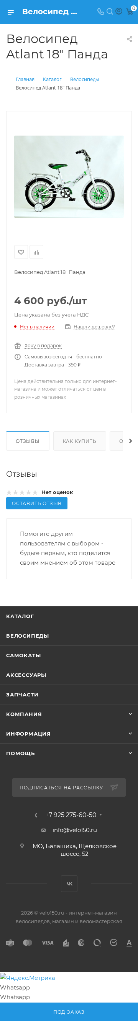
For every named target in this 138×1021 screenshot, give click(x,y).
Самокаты (23, 655)
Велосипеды (27, 636)
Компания (24, 714)
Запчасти (22, 694)
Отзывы (28, 441)
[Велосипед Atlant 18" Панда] (69, 177)
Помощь (20, 753)
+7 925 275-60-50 (71, 815)
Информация (28, 734)
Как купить (80, 441)
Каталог (20, 616)
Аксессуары (26, 675)
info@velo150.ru (75, 830)
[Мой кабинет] (118, 12)
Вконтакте (69, 883)
